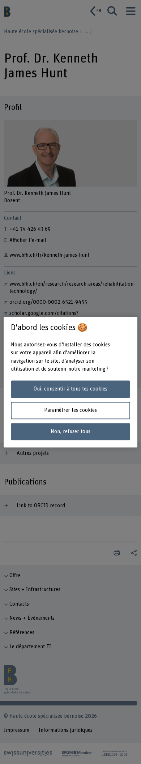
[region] (71, 382)
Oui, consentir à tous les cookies (70, 389)
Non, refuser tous (70, 431)
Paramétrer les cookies (70, 410)
